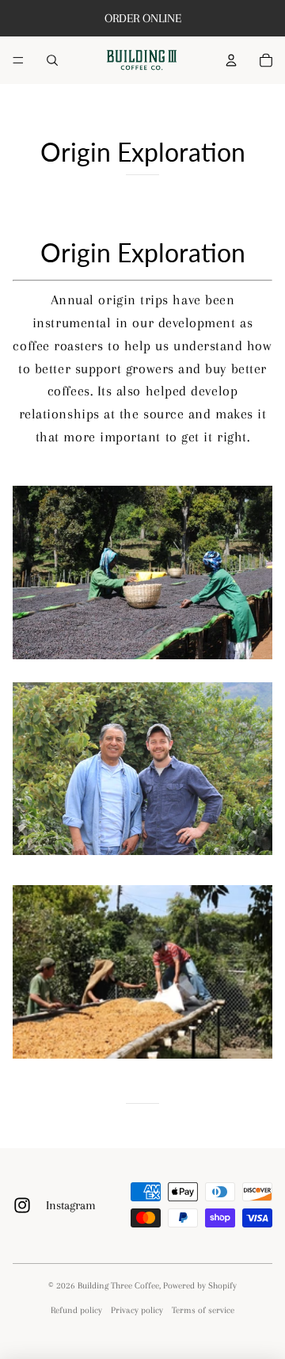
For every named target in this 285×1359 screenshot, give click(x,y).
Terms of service (203, 1310)
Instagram (71, 1205)
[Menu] (18, 60)
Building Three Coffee (118, 1286)
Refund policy (76, 1310)
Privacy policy (137, 1310)
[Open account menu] (231, 60)
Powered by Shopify (200, 1286)
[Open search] (52, 60)
